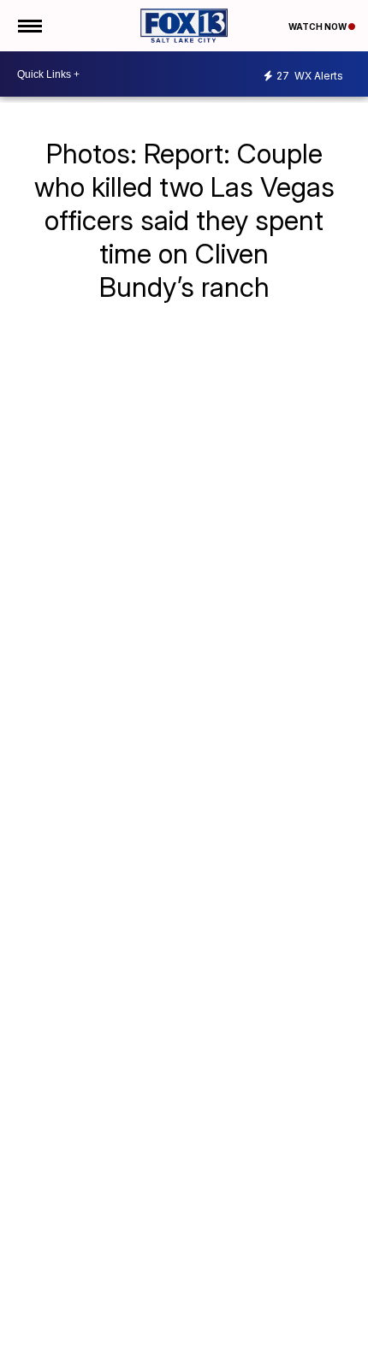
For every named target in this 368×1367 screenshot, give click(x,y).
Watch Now (318, 26)
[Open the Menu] (29, 25)
